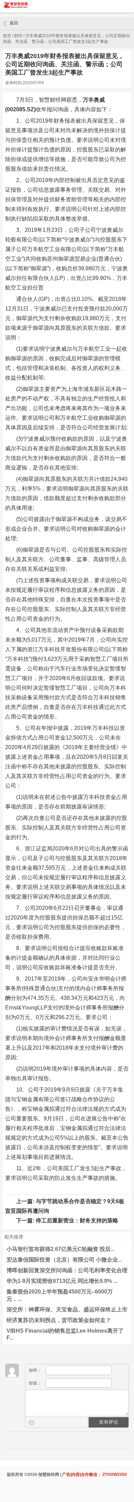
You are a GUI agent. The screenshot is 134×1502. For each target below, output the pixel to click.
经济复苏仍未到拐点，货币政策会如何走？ (59, 1320)
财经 (18, 35)
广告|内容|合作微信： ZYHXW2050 (94, 1474)
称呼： (35, 1370)
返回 (14, 23)
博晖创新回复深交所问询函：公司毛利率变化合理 (67, 1270)
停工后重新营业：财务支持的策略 (77, 1220)
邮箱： (35, 1383)
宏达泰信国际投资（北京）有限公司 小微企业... (64, 1260)
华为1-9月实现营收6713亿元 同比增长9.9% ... (62, 1281)
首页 (7, 35)
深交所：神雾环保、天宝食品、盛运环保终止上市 (67, 1309)
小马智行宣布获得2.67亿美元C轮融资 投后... (61, 1249)
